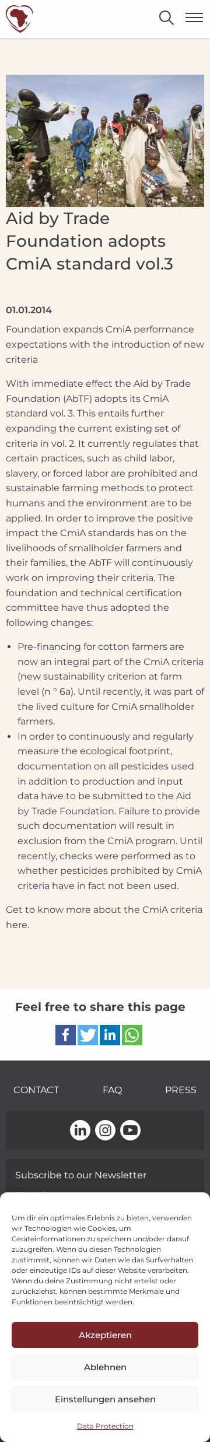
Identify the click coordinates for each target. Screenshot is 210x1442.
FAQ (112, 1090)
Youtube (130, 1131)
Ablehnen (105, 1367)
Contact (36, 1090)
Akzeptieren (105, 1334)
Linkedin (80, 1131)
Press (181, 1090)
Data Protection (105, 1426)
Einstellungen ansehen (105, 1399)
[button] (65, 1035)
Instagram (105, 1131)
